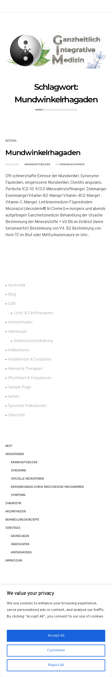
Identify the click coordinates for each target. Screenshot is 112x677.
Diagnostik (13, 503)
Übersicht (16, 415)
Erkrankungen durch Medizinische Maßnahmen (47, 487)
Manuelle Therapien (25, 369)
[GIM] (56, 49)
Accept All (56, 635)
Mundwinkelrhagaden (42, 152)
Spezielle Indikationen (27, 406)
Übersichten (20, 544)
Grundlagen (20, 536)
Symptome (18, 495)
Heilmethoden (20, 322)
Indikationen (19, 350)
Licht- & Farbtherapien (33, 313)
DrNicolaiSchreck (72, 164)
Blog (12, 294)
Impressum (17, 331)
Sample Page (19, 387)
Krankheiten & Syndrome (29, 359)
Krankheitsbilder (37, 164)
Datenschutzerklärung (33, 341)
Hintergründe (21, 552)
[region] (56, 631)
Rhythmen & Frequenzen (30, 378)
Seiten (13, 396)
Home (39, 109)
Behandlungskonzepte (22, 519)
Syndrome (18, 470)
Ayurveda (16, 285)
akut (8, 446)
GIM (11, 304)
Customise (56, 650)
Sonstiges (12, 528)
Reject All (56, 665)
